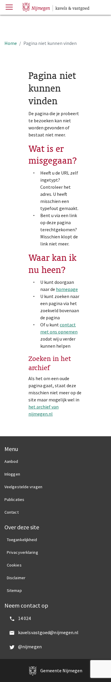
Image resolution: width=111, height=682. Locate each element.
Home (10, 43)
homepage (67, 289)
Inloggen (12, 474)
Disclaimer (16, 577)
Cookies (14, 565)
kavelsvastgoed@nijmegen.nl (48, 632)
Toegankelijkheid (22, 539)
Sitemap (14, 590)
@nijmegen (30, 647)
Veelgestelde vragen (23, 486)
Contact (11, 512)
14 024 (24, 618)
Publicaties (14, 499)
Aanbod (11, 461)
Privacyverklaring (22, 552)
